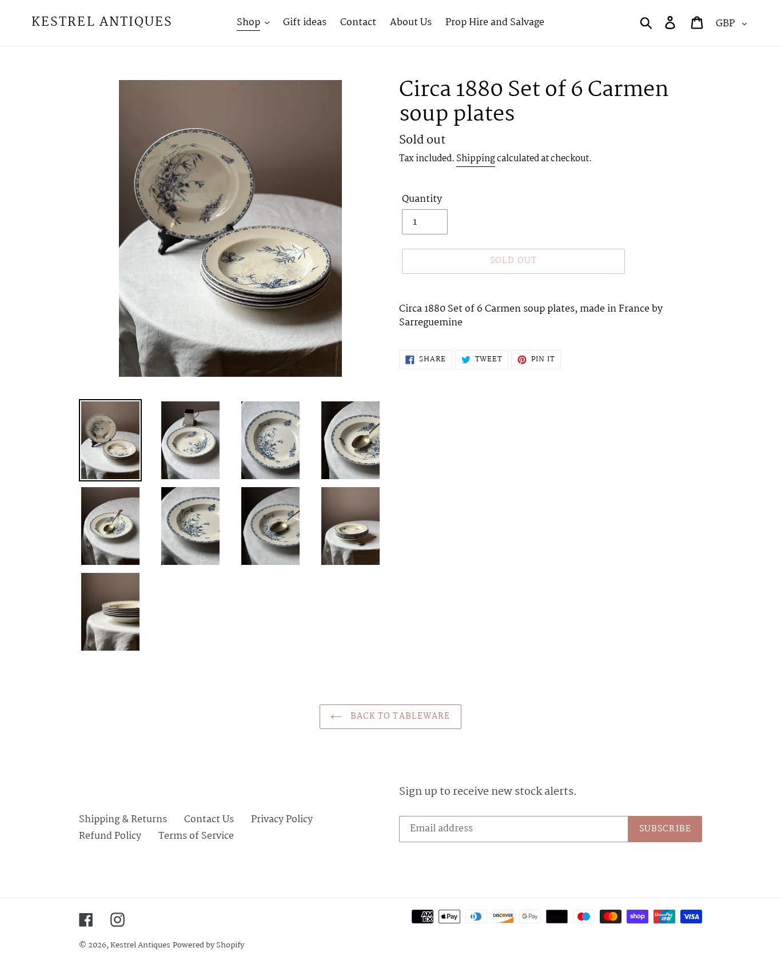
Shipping (475, 159)
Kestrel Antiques (102, 22)
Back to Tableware (399, 716)
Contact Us (209, 819)
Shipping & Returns (123, 819)
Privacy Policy (282, 819)
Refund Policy (110, 836)
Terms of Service (196, 836)
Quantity (422, 199)
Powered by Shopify (208, 945)
